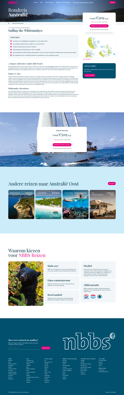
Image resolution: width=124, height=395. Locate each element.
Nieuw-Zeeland (84, 369)
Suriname (64, 377)
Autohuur (10, 377)
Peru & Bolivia (65, 375)
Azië (41, 2)
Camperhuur (10, 378)
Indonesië (28, 365)
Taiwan (27, 373)
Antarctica (65, 360)
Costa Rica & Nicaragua (67, 368)
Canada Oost (47, 377)
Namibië (10, 367)
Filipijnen (28, 363)
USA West (46, 363)
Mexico (64, 372)
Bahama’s (46, 367)
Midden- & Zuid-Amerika (63, 2)
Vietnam (28, 378)
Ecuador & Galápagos (67, 370)
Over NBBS (102, 359)
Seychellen (10, 370)
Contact (112, 2)
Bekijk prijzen (94, 22)
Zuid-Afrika (10, 375)
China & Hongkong (30, 362)
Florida (45, 368)
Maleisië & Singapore (30, 368)
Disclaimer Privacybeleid (111, 392)
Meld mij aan (45, 348)
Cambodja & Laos (29, 360)
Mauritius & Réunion (12, 363)
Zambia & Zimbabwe (12, 373)
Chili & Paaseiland (66, 365)
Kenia (9, 362)
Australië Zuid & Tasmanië (86, 367)
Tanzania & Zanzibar (12, 372)
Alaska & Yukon (47, 372)
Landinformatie (87, 59)
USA (45, 360)
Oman (27, 370)
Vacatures (101, 363)
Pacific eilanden (84, 370)
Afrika (35, 2)
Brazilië (64, 363)
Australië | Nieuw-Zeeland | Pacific (83, 2)
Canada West (47, 375)
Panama (64, 373)
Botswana (10, 360)
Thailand (28, 375)
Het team (100, 362)
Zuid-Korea (28, 380)
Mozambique (10, 365)
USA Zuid (46, 365)
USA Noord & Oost (48, 362)
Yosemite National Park (103, 371)
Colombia (64, 367)
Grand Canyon (101, 370)
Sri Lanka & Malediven (30, 372)
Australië (82, 362)
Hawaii (45, 370)
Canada (45, 373)
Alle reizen (112, 183)
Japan (27, 367)
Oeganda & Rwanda (12, 368)
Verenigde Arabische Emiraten (32, 377)
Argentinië (65, 362)
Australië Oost (83, 365)
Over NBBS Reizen (102, 360)
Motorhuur (46, 382)
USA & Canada (49, 2)
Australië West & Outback (86, 364)
